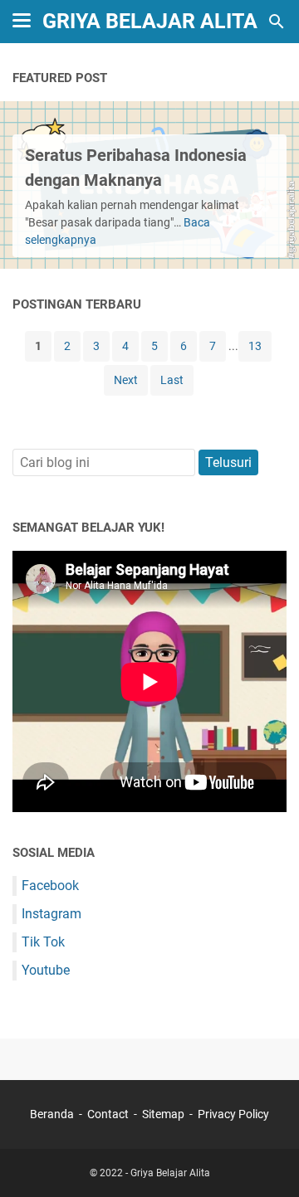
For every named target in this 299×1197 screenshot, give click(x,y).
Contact (108, 1114)
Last (172, 380)
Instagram (51, 914)
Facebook (50, 885)
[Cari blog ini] (277, 22)
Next (126, 380)
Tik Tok (43, 942)
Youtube (46, 970)
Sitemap (163, 1114)
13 (255, 346)
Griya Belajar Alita (149, 21)
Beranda (52, 1114)
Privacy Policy (233, 1114)
